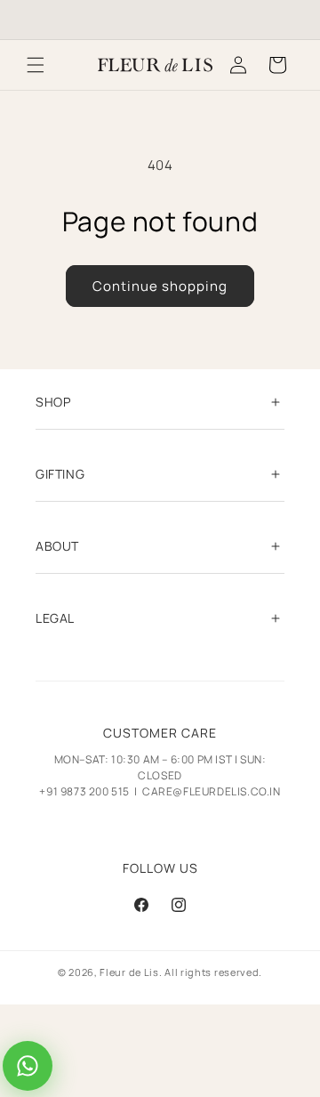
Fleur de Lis (129, 972)
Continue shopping (160, 286)
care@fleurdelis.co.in (211, 791)
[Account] (238, 65)
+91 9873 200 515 (84, 791)
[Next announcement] (287, 19)
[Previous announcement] (32, 19)
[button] (35, 65)
